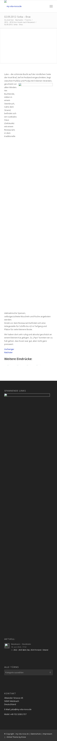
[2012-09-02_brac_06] (38, 366)
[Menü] (51, 6)
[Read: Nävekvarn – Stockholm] (7, 646)
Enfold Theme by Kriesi (16, 737)
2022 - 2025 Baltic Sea (22, 650)
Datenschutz (36, 734)
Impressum (47, 734)
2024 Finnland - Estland (39, 650)
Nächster (8, 352)
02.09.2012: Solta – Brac (17, 16)
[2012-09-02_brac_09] (9, 366)
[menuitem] (44, 6)
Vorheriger (9, 349)
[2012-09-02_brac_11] (28, 366)
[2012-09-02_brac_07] (19, 366)
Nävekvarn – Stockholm (21, 644)
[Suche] (44, 6)
